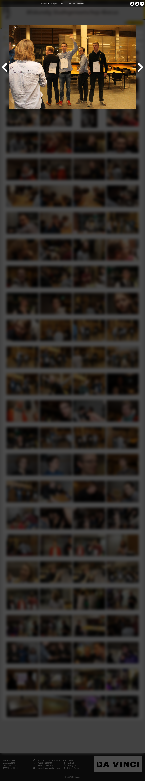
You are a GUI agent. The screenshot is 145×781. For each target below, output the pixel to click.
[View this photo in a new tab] (137, 3)
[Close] (142, 3)
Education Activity (76, 3)
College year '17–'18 (58, 3)
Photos (44, 3)
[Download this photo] (132, 3)
